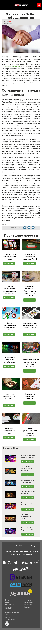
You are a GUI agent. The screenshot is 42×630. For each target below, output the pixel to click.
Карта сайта (28, 604)
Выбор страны (28, 602)
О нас (7, 602)
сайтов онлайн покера (26, 172)
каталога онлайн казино (11, 66)
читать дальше (9, 263)
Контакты (8, 617)
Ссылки (7, 615)
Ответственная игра (10, 620)
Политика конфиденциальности (12, 611)
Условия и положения (8, 607)
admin (11, 21)
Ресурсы (27, 607)
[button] (24, 227)
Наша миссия (9, 604)
